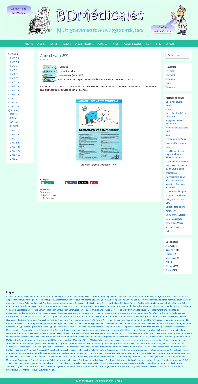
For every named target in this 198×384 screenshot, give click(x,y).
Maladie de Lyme (151, 333)
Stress (111, 356)
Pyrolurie (102, 350)
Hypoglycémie (55, 327)
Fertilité (183, 316)
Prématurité (20, 350)
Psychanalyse (73, 350)
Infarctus (16, 330)
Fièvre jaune (32, 320)
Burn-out (177, 303)
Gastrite (53, 320)
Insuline (102, 330)
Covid (96, 309)
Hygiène (37, 323)
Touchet (77, 363)
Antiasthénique (61, 300)
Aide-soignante (108, 296)
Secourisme (140, 353)
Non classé (171, 258)
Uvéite (154, 366)
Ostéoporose (114, 343)
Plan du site (171, 87)
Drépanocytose (131, 313)
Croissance (105, 310)
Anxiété (110, 300)
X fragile (51, 370)
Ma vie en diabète (174, 219)
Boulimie (134, 303)
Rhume (33, 353)
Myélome (10, 340)
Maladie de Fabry (135, 333)
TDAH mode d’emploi (176, 191)
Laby (172, 330)
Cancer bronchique (21, 306)
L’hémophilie (171, 173)
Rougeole (50, 353)
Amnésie (184, 296)
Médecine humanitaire (62, 340)
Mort (131, 336)
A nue (168, 147)
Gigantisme (63, 320)
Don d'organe (83, 313)
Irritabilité (121, 330)
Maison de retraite (94, 333)
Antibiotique (74, 299)
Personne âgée (39, 347)
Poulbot (147, 347)
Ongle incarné (38, 343)
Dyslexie (173, 313)
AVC (168, 231)
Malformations (63, 336)
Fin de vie (18, 320)
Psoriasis (62, 350)
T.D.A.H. (186, 360)
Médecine (28, 340)
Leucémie (18, 333)
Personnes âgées (23, 346)
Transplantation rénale (133, 363)
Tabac (9, 363)
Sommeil (43, 356)
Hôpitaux (128, 327)
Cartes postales (132, 43)
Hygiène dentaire (49, 323)
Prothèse (10, 350)
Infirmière (44, 330)
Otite (123, 343)
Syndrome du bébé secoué (66, 360)
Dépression (68, 316)
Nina (168, 135)
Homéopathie (12, 323)
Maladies (41, 336)
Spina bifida (62, 356)
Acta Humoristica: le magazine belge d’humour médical (175, 154)
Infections (25, 330)
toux (84, 363)
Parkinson (179, 343)
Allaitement (149, 296)
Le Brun (182, 330)
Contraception (75, 310)
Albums (41, 43)
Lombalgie (43, 333)
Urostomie (146, 366)
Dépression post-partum (85, 316)
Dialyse (41, 313)
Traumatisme (150, 363)
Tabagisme (17, 363)
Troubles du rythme (15, 366)
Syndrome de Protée (27, 360)
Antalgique (49, 300)
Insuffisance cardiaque (70, 330)
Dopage (105, 313)
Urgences (135, 366)
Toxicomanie (92, 363)
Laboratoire (151, 330)
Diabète (34, 313)
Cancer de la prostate (41, 306)
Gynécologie (119, 320)
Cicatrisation (185, 306)
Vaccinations (163, 366)
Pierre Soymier (92, 347)
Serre (167, 353)
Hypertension (117, 323)
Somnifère (52, 356)
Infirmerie (34, 330)
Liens (168, 83)
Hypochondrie (41, 327)
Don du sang (95, 313)
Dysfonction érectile (159, 313)
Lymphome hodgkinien (69, 333)
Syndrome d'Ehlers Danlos (141, 356)
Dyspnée (181, 313)
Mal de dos (51, 336)
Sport (98, 356)
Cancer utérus (99, 306)
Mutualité (168, 336)
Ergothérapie (149, 316)
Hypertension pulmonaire (168, 323)
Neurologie (159, 340)
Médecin (19, 340)
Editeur (106, 316)
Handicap (152, 320)
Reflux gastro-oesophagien (137, 350)
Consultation (62, 310)
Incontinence (170, 326)
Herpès (177, 320)
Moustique (139, 336)
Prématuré (31, 350)
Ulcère (113, 366)
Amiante (176, 296)
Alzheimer (167, 296)
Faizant (176, 316)
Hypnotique (185, 323)
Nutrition (174, 340)
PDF (148, 43)
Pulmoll (94, 350)
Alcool (118, 296)
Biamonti (97, 303)
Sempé (161, 353)
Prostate (183, 347)
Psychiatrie (85, 350)
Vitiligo (35, 370)
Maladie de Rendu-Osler (170, 333)
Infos (158, 43)
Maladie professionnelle (25, 336)
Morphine (124, 336)
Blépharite (124, 303)
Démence (46, 316)
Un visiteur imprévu (175, 227)
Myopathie (177, 336)
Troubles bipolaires (174, 363)
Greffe (92, 320)
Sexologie (175, 353)
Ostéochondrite (88, 343)
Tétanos (95, 366)
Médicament (96, 340)
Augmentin (11, 303)
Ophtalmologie (52, 343)
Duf (148, 313)
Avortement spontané (53, 303)
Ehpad (117, 316)
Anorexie (170, 109)
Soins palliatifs (26, 356)
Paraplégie (159, 343)
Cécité (137, 310)
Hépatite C (110, 327)
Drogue (120, 313)
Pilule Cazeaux (49, 195)
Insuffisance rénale (89, 330)
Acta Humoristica (59, 296)
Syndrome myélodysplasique (92, 360)
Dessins (54, 43)
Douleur (112, 313)
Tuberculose (76, 366)
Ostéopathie (102, 343)
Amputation (11, 300)
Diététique (71, 313)
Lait (176, 330)
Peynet (50, 346)
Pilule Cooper (49, 198)
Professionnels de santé (168, 347)
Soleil (36, 356)
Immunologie (158, 327)
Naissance (108, 340)
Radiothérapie (113, 350)
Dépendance (56, 316)
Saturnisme (80, 353)
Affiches (28, 43)
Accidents (19, 296)
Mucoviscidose (156, 336)
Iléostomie (137, 327)
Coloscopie (22, 310)
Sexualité (10, 356)
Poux (154, 346)
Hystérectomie (69, 327)
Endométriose (127, 316)
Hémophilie (81, 327)
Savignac (90, 353)
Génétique (142, 320)
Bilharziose (107, 303)
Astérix (187, 300)
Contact (170, 43)
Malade (107, 333)
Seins (155, 353)
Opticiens (64, 343)
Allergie (158, 296)
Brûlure (169, 303)
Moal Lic (116, 336)
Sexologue (186, 353)
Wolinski (43, 370)
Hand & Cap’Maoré (174, 223)
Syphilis (131, 360)
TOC (71, 363)
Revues (116, 43)
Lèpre (83, 333)
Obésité (28, 343)
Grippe (99, 320)
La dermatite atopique (176, 143)
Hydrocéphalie (25, 323)
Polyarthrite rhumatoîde (133, 347)
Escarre (159, 316)
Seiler (149, 353)
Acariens (10, 296)
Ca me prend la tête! (175, 215)
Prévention (53, 350)
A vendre (170, 71)
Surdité (125, 356)
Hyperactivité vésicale (80, 323)
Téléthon (86, 366)
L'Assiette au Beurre (135, 330)
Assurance (162, 300)
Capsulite (111, 306)
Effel (112, 316)
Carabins (120, 306)
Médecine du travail (43, 340)
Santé (72, 353)
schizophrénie (109, 353)
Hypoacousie (12, 327)
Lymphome (54, 333)
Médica (86, 340)
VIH (20, 370)
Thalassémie (35, 363)
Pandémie (141, 343)
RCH (122, 350)
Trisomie (161, 363)
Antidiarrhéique (88, 300)
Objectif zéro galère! (175, 207)
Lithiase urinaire (31, 333)
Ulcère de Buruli (124, 366)
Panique (149, 343)
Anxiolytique (101, 300)
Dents (159, 310)
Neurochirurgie (129, 340)
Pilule (101, 346)
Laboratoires (163, 330)
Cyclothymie (128, 310)
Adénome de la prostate (89, 296)
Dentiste (152, 310)
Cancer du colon (58, 306)
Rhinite (173, 350)
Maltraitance (76, 336)
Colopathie (11, 310)
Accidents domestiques (35, 296)
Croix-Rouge (116, 310)
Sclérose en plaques (125, 353)
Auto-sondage (31, 303)
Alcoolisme (126, 296)
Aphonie (127, 300)
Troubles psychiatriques (58, 366)
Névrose (20, 343)
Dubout (142, 313)
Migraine (108, 336)
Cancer (9, 306)
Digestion (61, 313)
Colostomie (32, 310)
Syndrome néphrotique (116, 360)
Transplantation (115, 363)
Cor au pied (87, 310)
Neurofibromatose (144, 340)
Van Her (173, 366)
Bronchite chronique (156, 303)
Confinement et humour (177, 161)
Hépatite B (100, 327)
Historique (170, 79)
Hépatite (91, 327)
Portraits (102, 43)
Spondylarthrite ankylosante (82, 356)
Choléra (175, 306)
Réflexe (65, 353)
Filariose (10, 320)
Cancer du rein (72, 306)
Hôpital (119, 326)
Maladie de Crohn (119, 333)
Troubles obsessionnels (36, 366)
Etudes (67, 43)
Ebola (99, 316)
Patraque (10, 347)
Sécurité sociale (161, 360)
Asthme (46, 192)
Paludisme (131, 343)
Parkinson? (171, 211)
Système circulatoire (144, 360)
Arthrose (153, 300)
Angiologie (29, 300)
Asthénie (179, 299)
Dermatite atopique (171, 310)
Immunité (147, 327)
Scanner (98, 353)
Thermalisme (47, 363)
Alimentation (137, 296)
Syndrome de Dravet (163, 356)
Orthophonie (75, 343)
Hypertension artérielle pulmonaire (140, 323)
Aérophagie (68, 303)
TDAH (26, 363)
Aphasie (119, 300)
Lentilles (10, 333)
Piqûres (107, 347)
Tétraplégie (104, 366)
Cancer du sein (86, 306)
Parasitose (169, 343)
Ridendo (41, 353)
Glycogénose (83, 320)
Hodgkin (185, 320)
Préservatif (42, 350)
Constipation (50, 310)
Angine (20, 299)
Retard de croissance (159, 350)
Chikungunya (157, 306)
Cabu (184, 303)
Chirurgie (168, 306)
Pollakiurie (116, 347)
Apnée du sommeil (139, 300)
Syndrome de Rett (45, 360)
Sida (17, 356)
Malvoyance (87, 336)
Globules (73, 320)
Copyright (170, 75)
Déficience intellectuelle (30, 316)
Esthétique (168, 316)
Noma (167, 340)
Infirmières (54, 330)
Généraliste (131, 320)
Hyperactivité (64, 323)
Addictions (72, 296)
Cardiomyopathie (143, 306)
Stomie (104, 356)
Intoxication (111, 330)
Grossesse (108, 320)
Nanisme (118, 340)
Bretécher (142, 303)
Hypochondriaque (27, 327)
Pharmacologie (73, 347)
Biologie (116, 303)
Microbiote (98, 336)
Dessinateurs (24, 313)
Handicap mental (166, 320)
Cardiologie (129, 306)
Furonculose (43, 320)
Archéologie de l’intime (177, 139)
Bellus (90, 303)
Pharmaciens (60, 346)
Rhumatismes (23, 353)
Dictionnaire (50, 313)
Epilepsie (138, 316)
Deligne (144, 310)
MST (147, 336)
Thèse (65, 363)
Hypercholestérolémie (101, 323)
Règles (58, 353)
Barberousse (81, 303)
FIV (24, 320)
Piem (82, 347)
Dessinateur (11, 313)
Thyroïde (58, 363)
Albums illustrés (84, 43)
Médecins (78, 340)
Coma (41, 310)
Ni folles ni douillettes (176, 195)
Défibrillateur (12, 316)
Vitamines (27, 370)
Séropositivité (176, 360)
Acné (48, 296)
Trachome (103, 363)
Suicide (118, 356)
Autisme (20, 303)
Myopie (186, 336)
